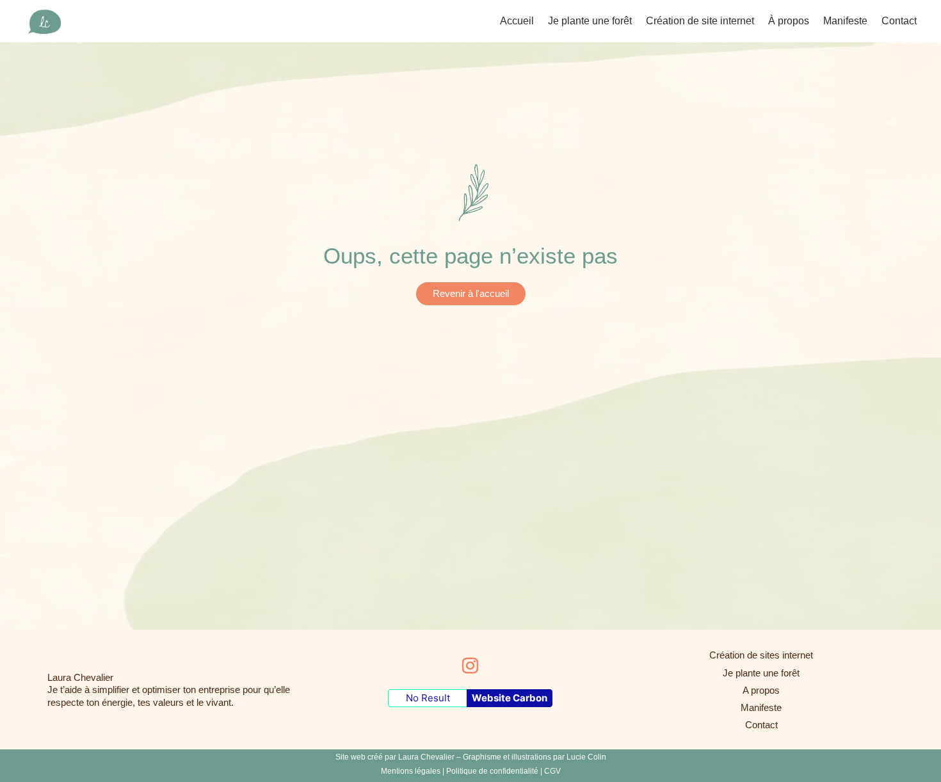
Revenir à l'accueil (471, 293)
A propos (761, 690)
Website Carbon (509, 698)
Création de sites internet (761, 655)
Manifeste (845, 21)
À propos (788, 21)
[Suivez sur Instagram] (470, 666)
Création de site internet (700, 21)
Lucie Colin (586, 757)
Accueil (517, 21)
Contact (899, 21)
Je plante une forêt (590, 21)
